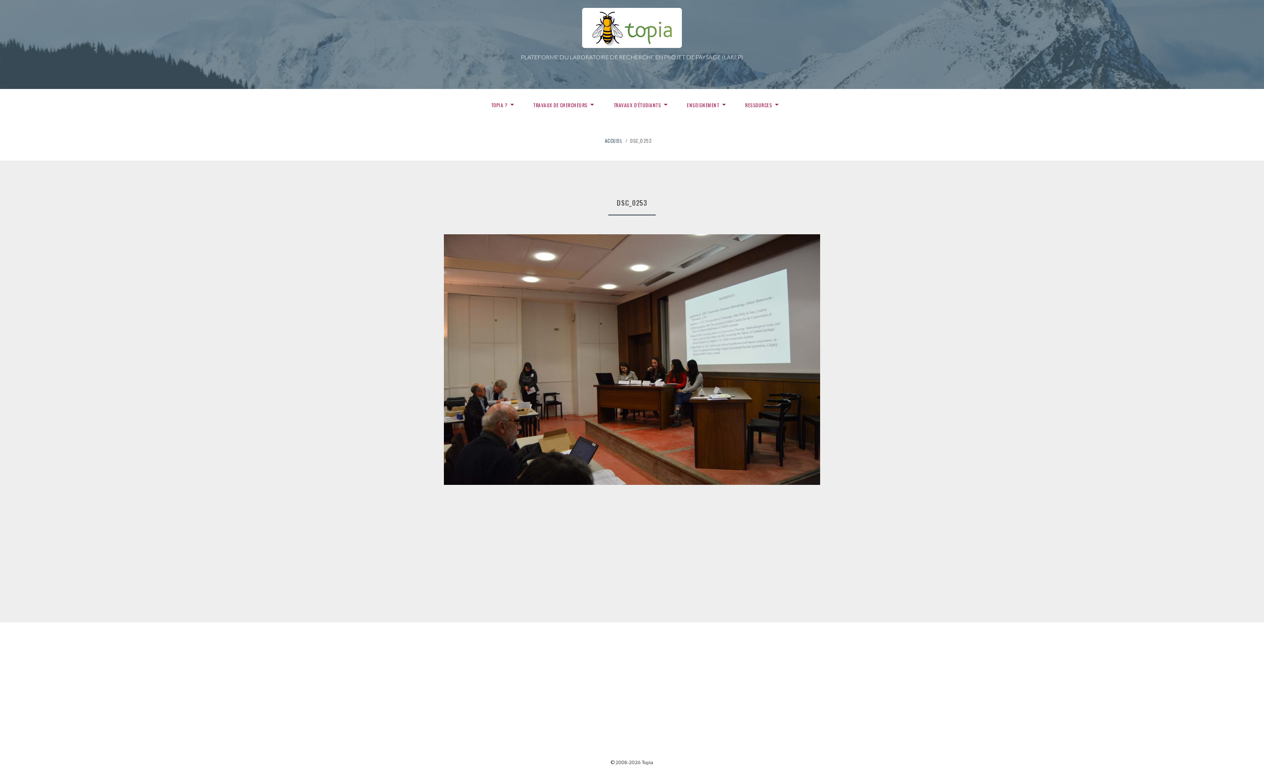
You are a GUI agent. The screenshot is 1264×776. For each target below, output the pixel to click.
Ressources (758, 105)
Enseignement (703, 105)
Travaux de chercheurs (560, 105)
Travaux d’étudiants (637, 105)
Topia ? (499, 105)
